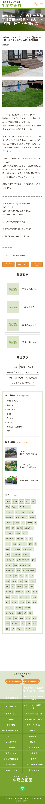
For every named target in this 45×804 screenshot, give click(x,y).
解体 (30, 613)
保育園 (32, 517)
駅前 (23, 523)
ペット (8, 544)
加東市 (14, 581)
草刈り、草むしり (21, 517)
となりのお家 (16, 555)
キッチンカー (10, 613)
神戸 (13, 586)
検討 (7, 629)
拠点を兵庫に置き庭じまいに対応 (16, 229)
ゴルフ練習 (9, 592)
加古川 (19, 528)
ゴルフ (35, 592)
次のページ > (36, 264)
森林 (31, 576)
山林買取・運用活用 (14, 426)
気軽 (7, 623)
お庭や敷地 (9, 517)
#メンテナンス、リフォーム (22, 383)
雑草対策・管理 (25, 565)
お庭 (33, 501)
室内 (33, 560)
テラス (32, 581)
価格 (7, 586)
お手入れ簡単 (10, 539)
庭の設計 (23, 255)
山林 (7, 581)
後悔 (15, 618)
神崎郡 (19, 586)
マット (22, 602)
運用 (21, 576)
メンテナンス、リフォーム (24, 512)
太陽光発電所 (10, 570)
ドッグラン (9, 512)
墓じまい (10, 414)
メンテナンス (10, 560)
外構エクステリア (23, 560)
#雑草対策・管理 (16, 377)
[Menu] (41, 4)
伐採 (15, 576)
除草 (18, 570)
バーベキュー (24, 597)
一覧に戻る (22, 264)
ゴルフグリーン (25, 507)
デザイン (20, 629)
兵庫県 (19, 613)
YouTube (20, 539)
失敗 (7, 602)
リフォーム (15, 623)
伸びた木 (26, 555)
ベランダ (9, 576)
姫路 (31, 586)
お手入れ (14, 507)
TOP (8, 431)
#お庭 (14, 366)
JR (35, 523)
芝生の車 (27, 608)
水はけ (34, 597)
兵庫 (21, 618)
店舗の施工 (11, 405)
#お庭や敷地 (31, 377)
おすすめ (19, 608)
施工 (23, 623)
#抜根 (30, 366)
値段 (28, 602)
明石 (7, 528)
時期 (15, 565)
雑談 (14, 544)
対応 (13, 629)
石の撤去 (9, 523)
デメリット (9, 608)
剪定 (27, 501)
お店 (20, 581)
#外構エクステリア (15, 372)
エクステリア (7, 255)
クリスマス (9, 533)
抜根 (21, 501)
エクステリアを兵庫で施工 (13, 221)
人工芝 (28, 618)
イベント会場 (16, 549)
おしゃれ (14, 602)
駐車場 (18, 533)
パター (28, 592)
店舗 (25, 581)
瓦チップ (9, 565)
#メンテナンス (32, 372)
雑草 (7, 597)
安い (7, 555)
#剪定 (22, 366)
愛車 (30, 544)
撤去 (28, 623)
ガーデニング (30, 629)
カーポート (22, 544)
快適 (7, 507)
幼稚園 (8, 501)
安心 (34, 623)
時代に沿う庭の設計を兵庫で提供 (16, 236)
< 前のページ (8, 264)
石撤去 (15, 501)
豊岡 (13, 528)
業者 (34, 618)
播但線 (29, 523)
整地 (7, 549)
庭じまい (16, 255)
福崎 (25, 586)
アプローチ (19, 592)
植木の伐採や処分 (29, 570)
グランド (14, 597)
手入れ (25, 533)
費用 (34, 602)
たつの (16, 523)
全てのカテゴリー (13, 401)
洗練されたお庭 (28, 549)
